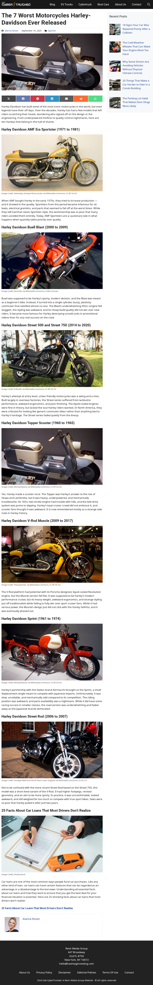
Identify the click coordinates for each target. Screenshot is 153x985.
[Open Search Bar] (148, 4)
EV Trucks (67, 4)
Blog (52, 4)
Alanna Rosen (11, 30)
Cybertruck (85, 4)
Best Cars (103, 4)
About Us (120, 4)
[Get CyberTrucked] (16, 4)
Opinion (52, 30)
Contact (136, 4)
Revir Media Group (74, 980)
